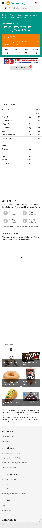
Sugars (5, 142)
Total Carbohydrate (9, 135)
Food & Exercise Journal (10, 467)
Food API (5, 505)
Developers (7, 500)
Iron (3, 156)
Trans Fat (6, 124)
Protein (4, 145)
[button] (37, 3)
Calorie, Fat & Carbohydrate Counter (14, 463)
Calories (5, 110)
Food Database (8, 431)
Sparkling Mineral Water (18, 18)
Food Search (6, 441)
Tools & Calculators (10, 474)
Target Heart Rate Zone (10, 489)
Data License (6, 510)
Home (4, 15)
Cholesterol (6, 128)
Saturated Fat (8, 120)
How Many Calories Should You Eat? (14, 494)
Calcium (5, 149)
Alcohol (4, 152)
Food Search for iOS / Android (12, 458)
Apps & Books (8, 448)
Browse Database (8, 436)
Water (4, 18)
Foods (12, 15)
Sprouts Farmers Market (26, 15)
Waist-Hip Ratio (7, 484)
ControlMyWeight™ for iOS (11, 453)
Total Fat (5, 117)
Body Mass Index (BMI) (9, 479)
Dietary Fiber (7, 138)
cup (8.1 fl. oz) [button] (21, 41)
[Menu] (3, 3)
